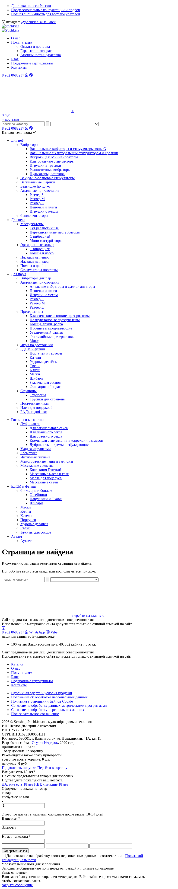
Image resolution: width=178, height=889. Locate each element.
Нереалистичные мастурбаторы (55, 232)
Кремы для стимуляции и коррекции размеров (66, 440)
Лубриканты (30, 424)
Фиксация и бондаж (45, 387)
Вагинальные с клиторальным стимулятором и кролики (74, 153)
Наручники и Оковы (46, 499)
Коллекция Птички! (45, 470)
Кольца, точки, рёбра (46, 324)
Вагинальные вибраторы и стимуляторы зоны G (68, 149)
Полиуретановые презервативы (55, 320)
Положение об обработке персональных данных (49, 697)
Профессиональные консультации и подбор (45, 10)
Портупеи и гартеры (46, 353)
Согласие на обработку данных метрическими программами (59, 705)
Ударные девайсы (43, 362)
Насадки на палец (34, 261)
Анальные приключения (39, 190)
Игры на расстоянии (36, 345)
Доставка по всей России (31, 6)
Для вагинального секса (49, 428)
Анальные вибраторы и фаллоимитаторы (62, 286)
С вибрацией (40, 236)
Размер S (37, 195)
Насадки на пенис (34, 257)
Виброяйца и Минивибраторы (54, 157)
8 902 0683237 (13, 75)
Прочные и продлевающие (51, 328)
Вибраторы (29, 145)
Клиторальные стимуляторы (52, 161)
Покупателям (21, 42)
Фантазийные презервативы (52, 337)
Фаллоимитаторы (34, 215)
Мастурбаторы (32, 224)
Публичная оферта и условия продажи (41, 693)
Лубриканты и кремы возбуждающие (59, 445)
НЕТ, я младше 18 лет (51, 784)
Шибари (36, 378)
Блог (15, 59)
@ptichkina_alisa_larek (38, 22)
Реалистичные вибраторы (50, 170)
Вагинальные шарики (37, 182)
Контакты (19, 67)
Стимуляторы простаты (39, 270)
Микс (34, 341)
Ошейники (38, 495)
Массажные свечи (44, 482)
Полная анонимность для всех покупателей (45, 14)
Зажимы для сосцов (45, 382)
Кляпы (35, 370)
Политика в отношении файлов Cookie (42, 701)
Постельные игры (34, 403)
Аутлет (16, 536)
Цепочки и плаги (43, 207)
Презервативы (31, 311)
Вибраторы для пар (35, 278)
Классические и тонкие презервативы (60, 316)
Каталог (17, 664)
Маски (35, 374)
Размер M (37, 199)
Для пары (18, 274)
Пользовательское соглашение (35, 714)
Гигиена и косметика (27, 420)
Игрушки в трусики (45, 165)
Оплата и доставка (35, 46)
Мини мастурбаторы (46, 241)
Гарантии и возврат (35, 51)
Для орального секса (46, 436)
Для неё (17, 140)
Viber (54, 632)
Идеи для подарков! (36, 407)
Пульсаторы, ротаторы (47, 174)
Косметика (28, 453)
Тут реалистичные (44, 228)
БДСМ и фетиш (32, 349)
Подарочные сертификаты (32, 63)
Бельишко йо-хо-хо (35, 186)
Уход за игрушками (35, 449)
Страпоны (28, 391)
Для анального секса (46, 432)
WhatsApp (36, 632)
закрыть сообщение (17, 885)
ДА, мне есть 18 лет (17, 784)
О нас (15, 38)
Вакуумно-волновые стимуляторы (47, 178)
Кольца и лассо (42, 253)
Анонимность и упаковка (40, 55)
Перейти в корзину (52, 768)
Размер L (37, 203)
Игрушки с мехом (44, 211)
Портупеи (28, 520)
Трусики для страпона (47, 399)
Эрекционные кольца (37, 245)
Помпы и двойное (34, 266)
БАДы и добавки (33, 412)
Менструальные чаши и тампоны (46, 461)
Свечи (35, 366)
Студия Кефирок (45, 743)
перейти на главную (87, 615)
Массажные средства (37, 465)
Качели (35, 357)
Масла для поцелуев (46, 478)
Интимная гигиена (35, 457)
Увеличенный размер (46, 332)
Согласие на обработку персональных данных (47, 710)
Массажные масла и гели (49, 474)
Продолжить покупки (19, 768)
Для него (18, 220)
